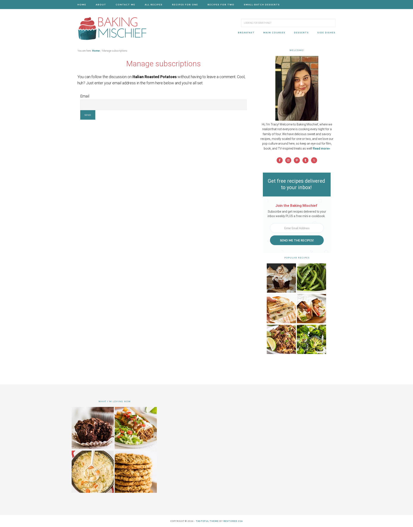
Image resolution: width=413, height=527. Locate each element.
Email (84, 96)
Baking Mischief (111, 28)
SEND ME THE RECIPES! (297, 240)
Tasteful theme (207, 521)
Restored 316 (233, 521)
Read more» (321, 148)
